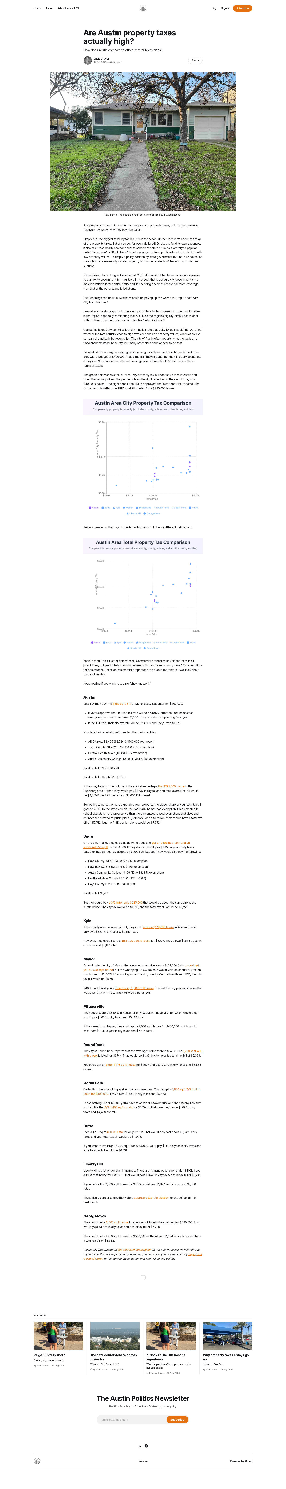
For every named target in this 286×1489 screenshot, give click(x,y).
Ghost (248, 1460)
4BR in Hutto (115, 1132)
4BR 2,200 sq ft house (135, 940)
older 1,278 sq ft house (120, 1064)
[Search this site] (214, 8)
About (49, 8)
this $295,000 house (171, 786)
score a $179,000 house (158, 927)
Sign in (225, 8)
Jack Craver (101, 58)
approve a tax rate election (151, 1197)
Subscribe (242, 8)
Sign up (143, 1460)
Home (37, 8)
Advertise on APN (68, 8)
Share (195, 60)
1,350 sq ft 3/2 (122, 703)
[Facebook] (146, 1446)
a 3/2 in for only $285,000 (126, 902)
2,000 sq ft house (116, 1222)
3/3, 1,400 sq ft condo (118, 1107)
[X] (139, 1446)
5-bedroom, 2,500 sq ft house (134, 988)
